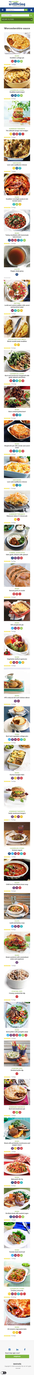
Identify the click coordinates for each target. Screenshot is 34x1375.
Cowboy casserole (17, 1290)
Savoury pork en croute (17, 590)
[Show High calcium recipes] (10, 134)
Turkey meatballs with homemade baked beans (17, 236)
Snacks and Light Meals (17, 339)
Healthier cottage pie (17, 58)
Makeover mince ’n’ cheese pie (17, 516)
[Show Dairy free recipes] (12, 95)
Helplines (17, 1356)
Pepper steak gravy (17, 271)
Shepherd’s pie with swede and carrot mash (17, 446)
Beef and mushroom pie (17, 1109)
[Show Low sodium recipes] (21, 61)
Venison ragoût (17, 850)
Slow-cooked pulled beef (17, 411)
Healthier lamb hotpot (17, 92)
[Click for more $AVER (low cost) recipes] (22, 134)
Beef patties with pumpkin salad (17, 1032)
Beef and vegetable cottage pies (17, 736)
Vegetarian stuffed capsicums (17, 659)
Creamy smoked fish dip (17, 993)
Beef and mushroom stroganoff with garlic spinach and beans (17, 376)
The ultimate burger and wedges (17, 130)
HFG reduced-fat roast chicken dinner (17, 697)
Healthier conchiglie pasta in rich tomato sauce (17, 200)
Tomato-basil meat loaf (17, 1252)
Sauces (17, 269)
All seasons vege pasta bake (17, 1329)
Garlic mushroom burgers (17, 813)
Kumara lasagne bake (17, 775)
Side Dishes (17, 163)
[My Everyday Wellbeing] (17, 6)
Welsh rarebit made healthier (17, 341)
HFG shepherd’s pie (17, 625)
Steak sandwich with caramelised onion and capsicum (17, 958)
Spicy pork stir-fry (17, 1179)
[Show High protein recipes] (15, 61)
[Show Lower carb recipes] (22, 380)
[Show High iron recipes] (12, 61)
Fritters (17, 303)
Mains (17, 56)
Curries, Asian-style (17, 552)
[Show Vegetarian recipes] (19, 204)
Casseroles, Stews (17, 90)
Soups (17, 882)
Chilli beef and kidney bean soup (17, 884)
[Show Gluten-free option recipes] (15, 558)
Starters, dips (17, 991)
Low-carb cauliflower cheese (17, 165)
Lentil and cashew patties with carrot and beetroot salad (17, 306)
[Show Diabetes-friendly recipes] (12, 628)
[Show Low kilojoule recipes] (18, 61)
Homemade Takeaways (17, 128)
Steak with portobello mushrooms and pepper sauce (17, 1144)
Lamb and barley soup (17, 923)
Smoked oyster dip (17, 1070)
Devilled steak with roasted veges (17, 1213)
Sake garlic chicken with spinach (17, 554)
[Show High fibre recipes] (13, 134)
